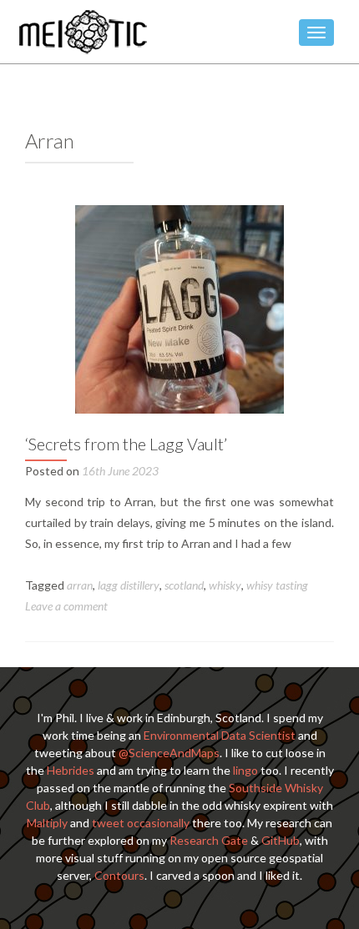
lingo (245, 770)
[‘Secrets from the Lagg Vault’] (179, 308)
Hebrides (70, 770)
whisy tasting (277, 585)
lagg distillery (128, 585)
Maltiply (47, 823)
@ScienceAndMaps (169, 753)
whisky (225, 585)
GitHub (280, 840)
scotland (184, 585)
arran (80, 585)
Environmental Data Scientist (220, 735)
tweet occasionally (141, 823)
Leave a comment (66, 606)
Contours (119, 875)
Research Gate (208, 840)
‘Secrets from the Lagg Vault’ (126, 444)
